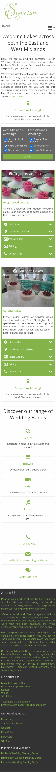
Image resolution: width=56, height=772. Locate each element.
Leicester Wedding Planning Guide (19, 762)
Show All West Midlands (13, 140)
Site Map (6, 741)
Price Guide (7, 732)
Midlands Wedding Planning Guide (19, 753)
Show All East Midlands (38, 140)
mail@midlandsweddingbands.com (27, 704)
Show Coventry (16, 150)
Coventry (44, 666)
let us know (19, 96)
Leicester (22, 666)
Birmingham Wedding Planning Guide (21, 757)
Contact (5, 727)
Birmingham (47, 663)
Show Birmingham (17, 146)
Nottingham (7, 666)
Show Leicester (41, 146)
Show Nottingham (43, 150)
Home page (7, 719)
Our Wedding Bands (12, 723)
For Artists (6, 736)
